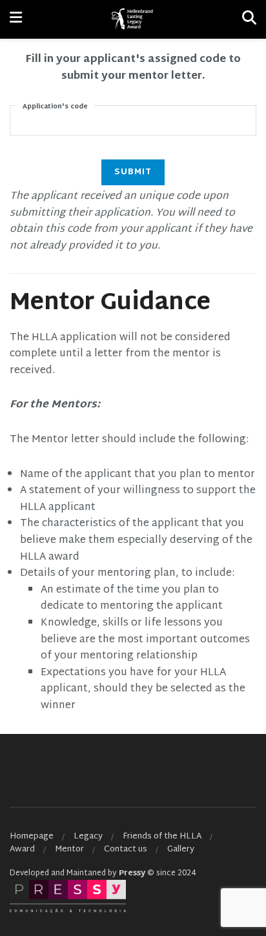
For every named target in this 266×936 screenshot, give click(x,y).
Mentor (69, 849)
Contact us (125, 849)
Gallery (180, 849)
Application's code (55, 107)
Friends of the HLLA (162, 836)
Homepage (32, 836)
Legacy (88, 836)
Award (22, 849)
